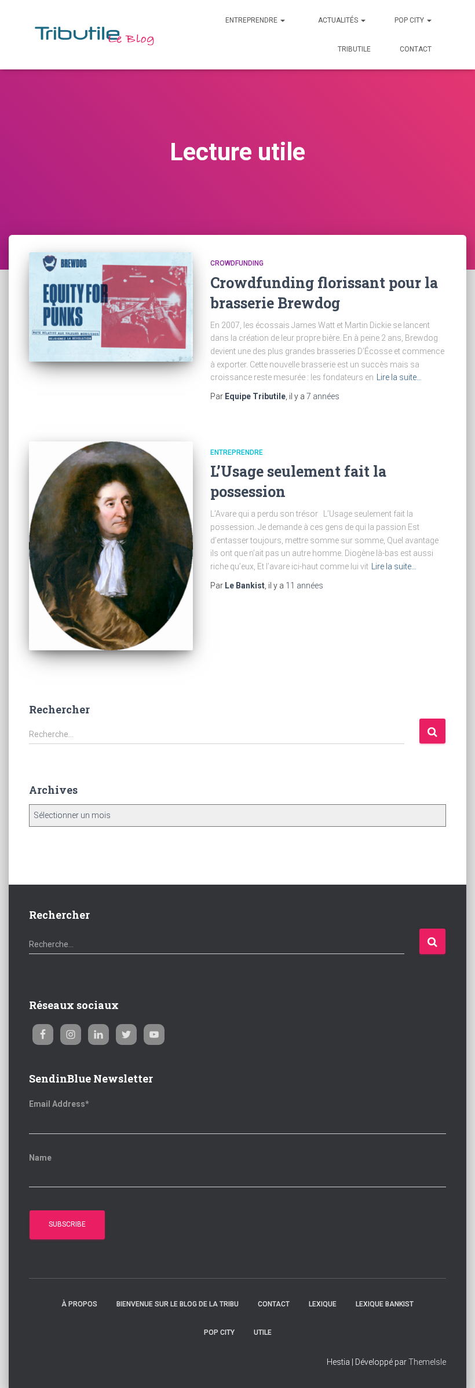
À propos (79, 1304)
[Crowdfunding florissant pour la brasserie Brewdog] (111, 306)
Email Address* (59, 1104)
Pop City (410, 20)
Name (40, 1157)
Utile (263, 1332)
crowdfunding (237, 263)
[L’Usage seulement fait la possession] (111, 545)
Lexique (323, 1304)
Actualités (338, 20)
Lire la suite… (399, 377)
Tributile (354, 49)
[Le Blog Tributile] (97, 35)
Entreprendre (251, 20)
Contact (416, 49)
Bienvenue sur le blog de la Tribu (177, 1304)
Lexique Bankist (385, 1304)
